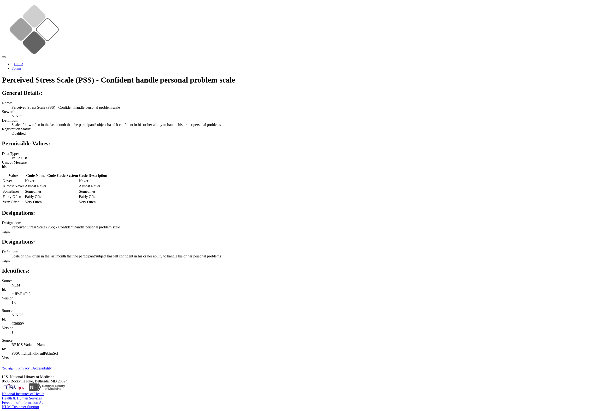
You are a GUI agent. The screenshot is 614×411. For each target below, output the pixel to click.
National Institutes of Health (23, 394)
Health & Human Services (22, 398)
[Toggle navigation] (4, 57)
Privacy (24, 368)
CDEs (18, 64)
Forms (16, 68)
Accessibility (42, 368)
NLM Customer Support (20, 407)
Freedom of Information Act (23, 402)
